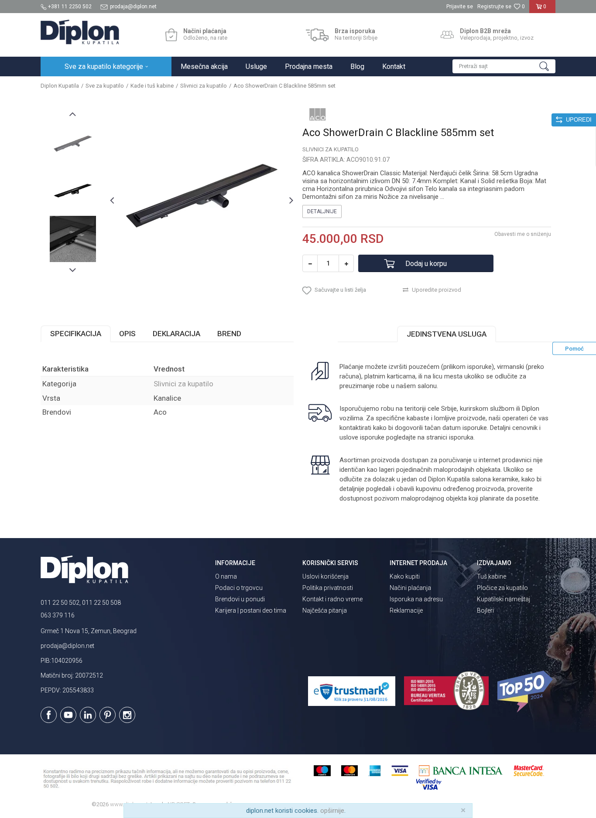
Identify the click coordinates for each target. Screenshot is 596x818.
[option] (73, 144)
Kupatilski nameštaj (503, 599)
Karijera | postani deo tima (250, 610)
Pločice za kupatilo (502, 587)
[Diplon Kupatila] (80, 32)
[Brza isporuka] (317, 34)
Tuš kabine (491, 576)
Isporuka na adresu (416, 599)
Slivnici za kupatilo (203, 85)
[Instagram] (127, 715)
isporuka (461, 437)
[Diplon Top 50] (526, 691)
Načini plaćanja (410, 587)
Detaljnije (322, 211)
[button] (503, 66)
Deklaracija (176, 333)
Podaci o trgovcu (239, 587)
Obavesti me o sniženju (522, 234)
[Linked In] (88, 715)
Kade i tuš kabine (152, 85)
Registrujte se (494, 6)
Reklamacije (406, 610)
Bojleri (485, 610)
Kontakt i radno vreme (332, 599)
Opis (127, 333)
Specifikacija (75, 333)
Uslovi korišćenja (325, 576)
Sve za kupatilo (105, 85)
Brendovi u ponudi (240, 599)
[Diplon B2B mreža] (447, 34)
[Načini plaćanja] (171, 34)
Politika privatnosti (327, 587)
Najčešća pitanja (324, 610)
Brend (229, 333)
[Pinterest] (107, 715)
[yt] (68, 715)
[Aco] (317, 114)
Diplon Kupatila (60, 85)
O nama (226, 576)
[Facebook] (49, 715)
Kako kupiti (405, 576)
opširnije (332, 811)
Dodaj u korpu (426, 263)
